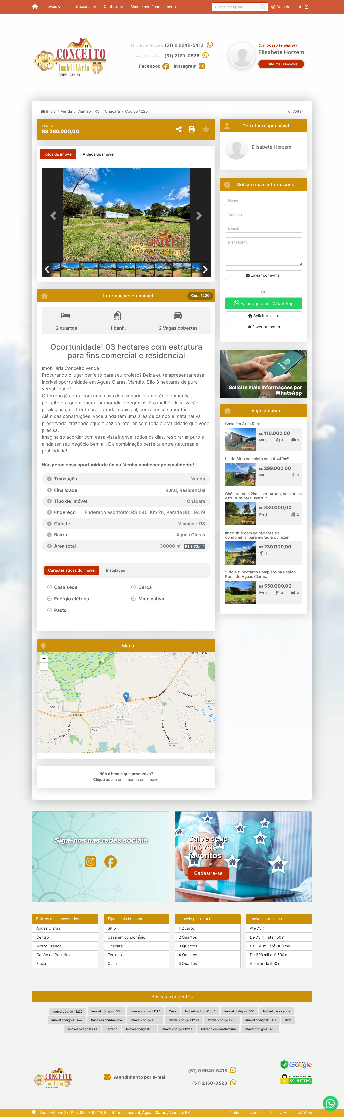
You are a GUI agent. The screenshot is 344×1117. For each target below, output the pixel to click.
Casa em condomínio (126, 937)
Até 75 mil (259, 928)
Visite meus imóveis (281, 64)
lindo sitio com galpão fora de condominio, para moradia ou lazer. (257, 535)
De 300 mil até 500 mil (270, 954)
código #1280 (184, 1020)
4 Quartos (188, 954)
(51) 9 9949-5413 (184, 45)
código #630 (82, 1029)
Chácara (112, 111)
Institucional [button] (80, 6)
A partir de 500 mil (266, 963)
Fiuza (41, 963)
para (276, 1011)
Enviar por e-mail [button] (266, 275)
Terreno (115, 954)
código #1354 (200, 1011)
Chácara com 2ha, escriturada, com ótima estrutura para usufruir (263, 495)
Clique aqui (103, 779)
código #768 (222, 1020)
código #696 (145, 1020)
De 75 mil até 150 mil (268, 937)
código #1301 (239, 1011)
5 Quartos (188, 963)
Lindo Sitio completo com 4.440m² (257, 458)
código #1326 (260, 1029)
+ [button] (44, 659)
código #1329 (177, 1029)
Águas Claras (48, 928)
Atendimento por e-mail (140, 1077)
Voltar (297, 111)
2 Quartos (188, 937)
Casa (112, 963)
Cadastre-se (208, 873)
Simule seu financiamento (153, 6)
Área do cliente (290, 6)
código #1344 (66, 1020)
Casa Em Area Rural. (243, 423)
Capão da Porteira (53, 954)
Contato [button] (111, 6)
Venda (66, 111)
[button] (54, 215)
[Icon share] (90, 861)
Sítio (112, 928)
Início (50, 111)
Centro (42, 937)
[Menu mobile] (35, 6)
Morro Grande (49, 946)
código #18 (139, 1029)
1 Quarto (186, 928)
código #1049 (260, 1020)
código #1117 (145, 1011)
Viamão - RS (88, 111)
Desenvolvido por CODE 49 (290, 1113)
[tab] (58, 154)
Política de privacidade (246, 1113)
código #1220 (68, 1011)
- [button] (44, 666)
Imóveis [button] (50, 6)
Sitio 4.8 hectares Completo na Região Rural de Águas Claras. (260, 574)
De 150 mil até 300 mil (270, 946)
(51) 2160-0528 (181, 55)
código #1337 (106, 1011)
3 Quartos (188, 946)
